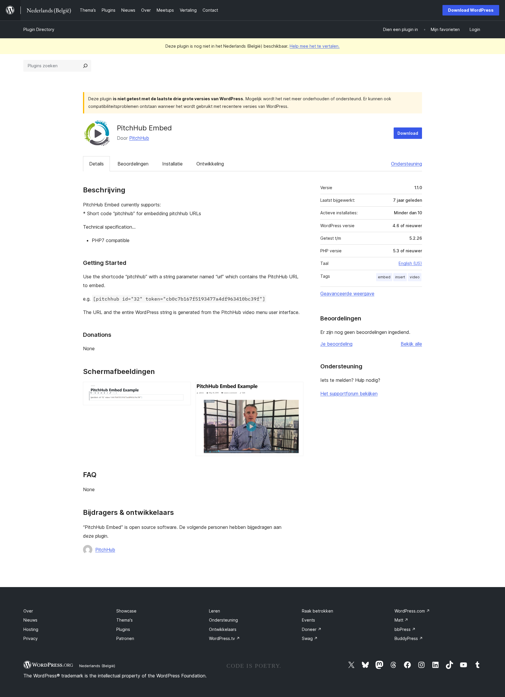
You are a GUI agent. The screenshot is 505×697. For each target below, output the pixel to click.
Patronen (125, 638)
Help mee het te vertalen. (315, 46)
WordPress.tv (224, 638)
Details (96, 164)
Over (28, 610)
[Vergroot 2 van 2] (295, 390)
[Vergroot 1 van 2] (183, 390)
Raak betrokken (317, 610)
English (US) (410, 263)
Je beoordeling (336, 344)
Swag (310, 638)
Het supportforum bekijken (349, 393)
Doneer (311, 629)
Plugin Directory (38, 29)
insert (400, 277)
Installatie (172, 164)
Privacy (30, 638)
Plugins (123, 629)
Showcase (126, 610)
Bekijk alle (411, 344)
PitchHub (139, 138)
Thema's (124, 619)
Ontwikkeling (210, 164)
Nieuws (30, 619)
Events (308, 619)
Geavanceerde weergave (347, 293)
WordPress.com (412, 610)
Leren (214, 610)
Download (407, 133)
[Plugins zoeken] (85, 66)
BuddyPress (409, 638)
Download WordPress (471, 10)
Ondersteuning (406, 164)
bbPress (405, 629)
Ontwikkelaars (222, 629)
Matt (401, 619)
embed (384, 277)
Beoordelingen (132, 164)
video (415, 277)
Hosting (30, 629)
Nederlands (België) (97, 665)
